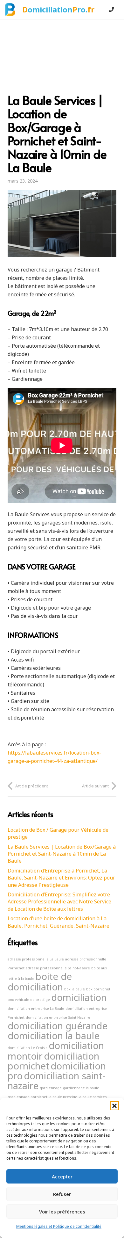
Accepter (62, 1176)
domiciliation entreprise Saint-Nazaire (58, 1017)
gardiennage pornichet (27, 1097)
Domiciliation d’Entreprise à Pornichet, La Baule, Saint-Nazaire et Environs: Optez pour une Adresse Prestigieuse (61, 877)
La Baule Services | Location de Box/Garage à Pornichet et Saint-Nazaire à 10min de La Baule (62, 854)
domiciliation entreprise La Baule (36, 1008)
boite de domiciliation (40, 981)
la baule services (93, 1097)
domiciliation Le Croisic (27, 1048)
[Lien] (111, 9)
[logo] (10, 9)
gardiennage (51, 1088)
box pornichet (98, 989)
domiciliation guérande (57, 1025)
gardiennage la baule (81, 1088)
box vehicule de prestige (29, 999)
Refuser (62, 1194)
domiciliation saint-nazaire (56, 1080)
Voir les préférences (62, 1211)
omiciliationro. (58, 9)
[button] (114, 1106)
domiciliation (79, 997)
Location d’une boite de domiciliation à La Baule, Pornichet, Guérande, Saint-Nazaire (58, 922)
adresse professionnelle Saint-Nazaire (58, 968)
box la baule (74, 989)
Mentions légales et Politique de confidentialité (58, 1226)
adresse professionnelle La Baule (36, 959)
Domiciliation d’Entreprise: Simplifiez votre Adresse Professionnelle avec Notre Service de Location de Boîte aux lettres (59, 901)
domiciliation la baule (54, 1035)
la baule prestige (63, 1097)
